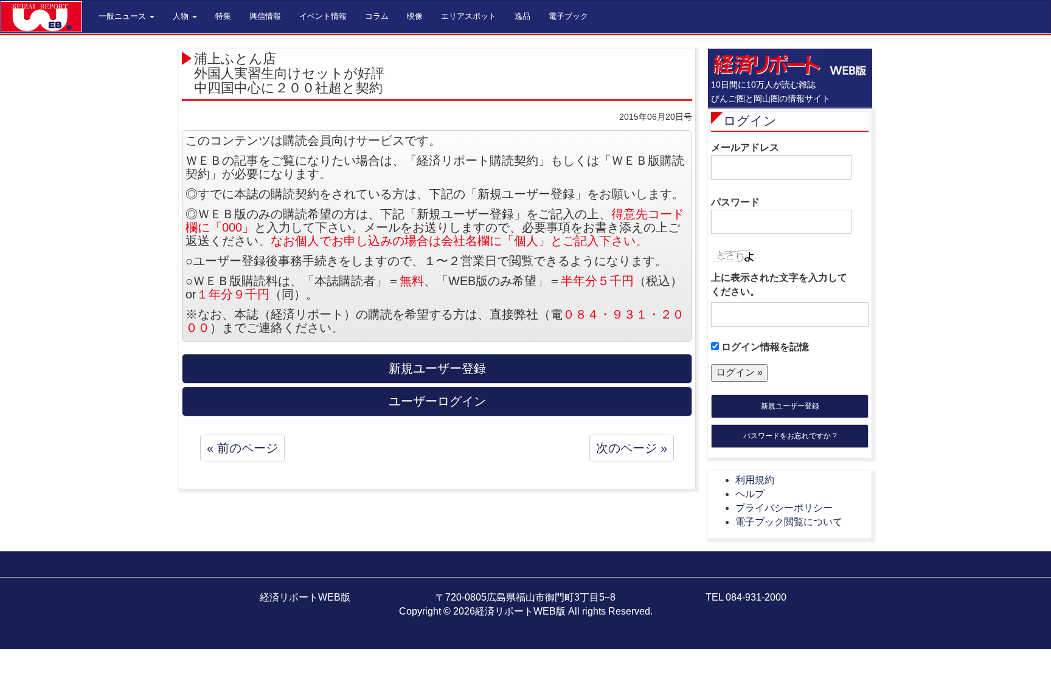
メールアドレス (745, 147)
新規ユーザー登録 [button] (437, 368)
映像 (415, 16)
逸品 (522, 16)
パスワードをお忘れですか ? (790, 436)
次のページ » (631, 448)
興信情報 (265, 16)
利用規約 (754, 480)
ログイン (750, 121)
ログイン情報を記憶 (764, 347)
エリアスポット (468, 16)
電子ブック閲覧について (788, 522)
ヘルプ (750, 494)
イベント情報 (323, 16)
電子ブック (568, 16)
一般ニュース (123, 16)
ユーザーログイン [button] (437, 401)
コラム (377, 16)
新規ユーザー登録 (790, 406)
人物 (182, 16)
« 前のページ (242, 448)
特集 (223, 16)
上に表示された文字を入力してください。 (779, 284)
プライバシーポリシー (784, 508)
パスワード (735, 202)
